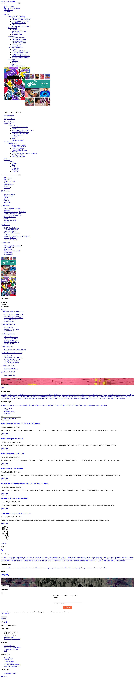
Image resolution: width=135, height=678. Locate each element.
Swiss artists (35, 398)
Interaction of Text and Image (115, 396)
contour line (94, 395)
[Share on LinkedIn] (5, 575)
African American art (42, 405)
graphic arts (10, 398)
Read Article (4, 433)
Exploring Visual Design (19, 31)
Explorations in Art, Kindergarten (21, 18)
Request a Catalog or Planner (12, 647)
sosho (123, 398)
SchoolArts (11, 125)
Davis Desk (7, 413)
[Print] (8, 575)
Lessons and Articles (18, 148)
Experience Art (16, 29)
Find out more (5, 613)
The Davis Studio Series (19, 39)
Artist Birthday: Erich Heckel (12, 439)
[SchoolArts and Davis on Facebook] (1, 622)
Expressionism (86, 395)
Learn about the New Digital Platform (23, 130)
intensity (124, 395)
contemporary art (97, 405)
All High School (16, 46)
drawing (100, 395)
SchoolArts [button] (7, 123)
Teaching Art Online (18, 155)
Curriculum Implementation (20, 52)
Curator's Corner (9, 411)
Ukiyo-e (76, 405)
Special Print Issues (17, 140)
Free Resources (12, 143)
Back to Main (6, 191)
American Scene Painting (49, 396)
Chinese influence (93, 398)
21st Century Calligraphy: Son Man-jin (16, 513)
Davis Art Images (9, 122)
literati (112, 398)
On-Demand (8, 356)
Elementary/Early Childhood (16, 16)
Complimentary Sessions (19, 54)
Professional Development (15, 47)
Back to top (4, 676)
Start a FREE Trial (9, 375)
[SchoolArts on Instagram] (5, 622)
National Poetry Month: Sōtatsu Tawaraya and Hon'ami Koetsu (25, 483)
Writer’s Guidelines (10, 217)
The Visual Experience (18, 37)
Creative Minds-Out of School (20, 21)
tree (65, 398)
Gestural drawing (68, 396)
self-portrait (78, 395)
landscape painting (79, 396)
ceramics (89, 405)
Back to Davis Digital (8, 372)
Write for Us (15, 168)
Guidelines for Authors (11, 649)
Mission (14, 163)
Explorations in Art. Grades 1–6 (13, 316)
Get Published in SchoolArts (20, 133)
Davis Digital (10, 6)
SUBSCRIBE (4, 586)
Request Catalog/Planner (13, 8)
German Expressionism (68, 395)
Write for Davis (8, 196)
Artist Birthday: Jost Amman (12, 468)
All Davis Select (16, 62)
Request (3, 310)
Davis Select (11, 59)
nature (105, 395)
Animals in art (27, 398)
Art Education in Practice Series (21, 56)
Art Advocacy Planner (18, 156)
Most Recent (8, 408)
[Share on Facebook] (1, 575)
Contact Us (9, 11)
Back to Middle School (8, 324)
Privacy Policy (8, 658)
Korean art (28, 395)
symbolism (12, 396)
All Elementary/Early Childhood (21, 26)
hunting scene (103, 396)
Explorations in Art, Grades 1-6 (21, 19)
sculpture (62, 405)
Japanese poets (106, 398)
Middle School (12, 28)
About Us (11, 161)
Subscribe (14, 128)
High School (11, 36)
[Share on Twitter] (3, 575)
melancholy (118, 395)
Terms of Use (8, 659)
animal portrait (129, 396)
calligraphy (11, 395)
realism (104, 405)
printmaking (32, 405)
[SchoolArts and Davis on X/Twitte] (3, 622)
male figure (130, 395)
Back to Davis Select (8, 365)
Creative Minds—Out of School (13, 318)
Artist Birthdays (9, 661)
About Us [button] (7, 160)
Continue (3, 617)
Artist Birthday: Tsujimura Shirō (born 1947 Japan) (20, 423)
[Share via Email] (7, 575)
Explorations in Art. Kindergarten (14, 314)
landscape (39, 396)
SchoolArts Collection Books (20, 132)
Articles (6, 410)
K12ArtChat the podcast (19, 145)
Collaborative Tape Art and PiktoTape (15, 350)
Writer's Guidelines (17, 135)
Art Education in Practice (11, 362)
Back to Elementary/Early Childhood (13, 311)
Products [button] (6, 14)
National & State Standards (12, 664)
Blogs (6, 158)
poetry (16, 395)
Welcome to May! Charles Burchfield (14, 498)
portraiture (32, 396)
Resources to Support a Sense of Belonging (24, 153)
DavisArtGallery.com (10, 673)
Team (13, 166)
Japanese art (54, 398)
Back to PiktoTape (7, 346)
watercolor (60, 396)
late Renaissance (18, 398)
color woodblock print (72, 398)
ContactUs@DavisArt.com (12, 639)
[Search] (19, 175)
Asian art (60, 398)
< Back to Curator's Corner (8, 418)
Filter (2, 387)
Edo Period (118, 398)
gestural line (111, 395)
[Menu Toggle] (14, 1)
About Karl (3, 543)
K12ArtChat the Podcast (11, 228)
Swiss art (87, 396)
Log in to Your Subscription (20, 127)
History (14, 165)
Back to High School (8, 334)
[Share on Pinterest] (4, 575)
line (17, 396)
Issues (13, 138)
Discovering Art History (19, 41)
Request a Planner (9, 119)
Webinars (14, 151)
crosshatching (94, 396)
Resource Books (16, 24)
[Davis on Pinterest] (6, 622)
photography (83, 405)
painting (50, 405)
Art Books (15, 61)
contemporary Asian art (38, 395)
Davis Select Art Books (11, 369)
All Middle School (17, 34)
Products (6, 179)
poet (100, 398)
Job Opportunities (9, 194)
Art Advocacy (8, 663)
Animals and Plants (45, 398)
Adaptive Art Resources (19, 146)
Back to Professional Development (12, 353)
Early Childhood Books (19, 23)
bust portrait (57, 395)
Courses (14, 49)
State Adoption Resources (11, 666)
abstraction (21, 395)
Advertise (14, 137)
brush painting (83, 398)
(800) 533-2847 (9, 637)
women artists (5, 396)
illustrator (3, 398)
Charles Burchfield (23, 396)
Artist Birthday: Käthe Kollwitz (13, 453)
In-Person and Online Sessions (20, 51)
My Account (9, 10)
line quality (4, 395)
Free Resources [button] (8, 142)
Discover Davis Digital (18, 66)
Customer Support (9, 646)
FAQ (5, 651)
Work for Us (15, 170)
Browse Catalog (9, 115)
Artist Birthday (49, 395)
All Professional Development (20, 57)
